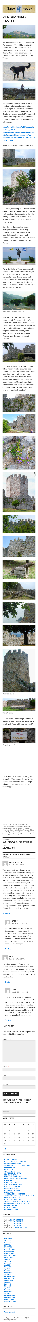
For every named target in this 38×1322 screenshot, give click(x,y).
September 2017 (10, 1255)
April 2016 (7, 1269)
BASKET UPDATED (10, 1205)
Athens (5, 828)
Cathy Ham (24, 824)
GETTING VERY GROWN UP (13, 1163)
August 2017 (8, 1257)
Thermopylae (7, 834)
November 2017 (9, 1252)
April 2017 (7, 1265)
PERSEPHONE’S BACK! (12, 1188)
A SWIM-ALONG (10, 1207)
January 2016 (8, 1274)
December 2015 (9, 1276)
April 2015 (7, 1288)
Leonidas (6, 830)
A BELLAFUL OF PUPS (12, 1186)
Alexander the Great (23, 826)
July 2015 (7, 1282)
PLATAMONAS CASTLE (12, 1209)
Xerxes (32, 834)
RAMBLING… (8, 1192)
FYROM (26, 828)
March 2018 (8, 1246)
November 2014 (9, 1297)
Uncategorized (9, 1312)
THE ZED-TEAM (9, 1171)
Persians (26, 830)
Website (6, 1084)
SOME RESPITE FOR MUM (13, 1184)
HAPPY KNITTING (10, 1160)
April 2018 (7, 1244)
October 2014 (9, 1299)
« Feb (4, 1149)
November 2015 (9, 1278)
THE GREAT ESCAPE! (11, 1175)
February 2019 (9, 1238)
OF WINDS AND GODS (12, 1190)
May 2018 (7, 1242)
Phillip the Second (12, 832)
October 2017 (9, 1254)
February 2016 (9, 1273)
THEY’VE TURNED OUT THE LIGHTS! (17, 1202)
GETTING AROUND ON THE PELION (16, 1203)
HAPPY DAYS (8, 1169)
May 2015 (7, 1286)
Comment (7, 1039)
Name (6, 1066)
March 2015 (8, 1290)
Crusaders (19, 828)
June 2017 (7, 1261)
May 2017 (7, 1263)
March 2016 (8, 1271)
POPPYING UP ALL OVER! (13, 1177)
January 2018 (8, 1248)
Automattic (14, 1320)
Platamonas (23, 832)
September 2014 (10, 1301)
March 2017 (8, 1267)
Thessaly (16, 834)
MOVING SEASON (10, 1183)
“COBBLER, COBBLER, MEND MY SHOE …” (19, 1196)
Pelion (20, 830)
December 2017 (9, 1250)
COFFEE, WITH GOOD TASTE (14, 1194)
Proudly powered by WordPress (14, 1318)
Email (5, 1075)
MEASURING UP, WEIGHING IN (15, 1162)
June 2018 (7, 1240)
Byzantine (11, 828)
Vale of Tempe (24, 834)
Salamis (30, 832)
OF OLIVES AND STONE (12, 1200)
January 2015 (8, 1294)
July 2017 (7, 1259)
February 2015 (9, 1292)
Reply (7, 913)
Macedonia (13, 830)
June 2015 (7, 1284)
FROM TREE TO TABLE (12, 1198)
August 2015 (8, 1280)
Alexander (11, 826)
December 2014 (9, 1295)
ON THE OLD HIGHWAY (12, 1173)
